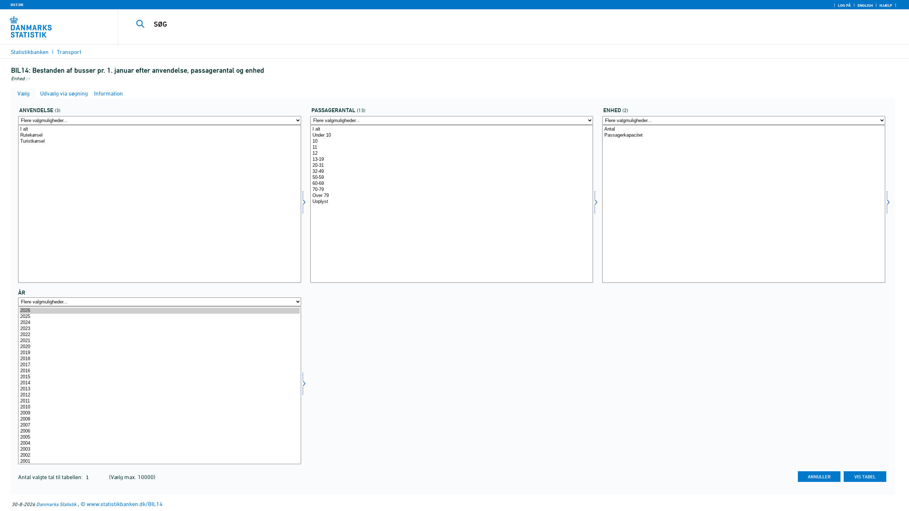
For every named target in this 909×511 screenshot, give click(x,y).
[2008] (160, 419)
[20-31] (452, 166)
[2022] (160, 335)
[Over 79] (452, 196)
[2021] (160, 341)
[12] (452, 153)
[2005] (160, 437)
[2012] (160, 395)
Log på (844, 5)
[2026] (160, 311)
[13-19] (452, 159)
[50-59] (452, 178)
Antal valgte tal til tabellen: (51, 477)
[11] (452, 147)
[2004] (160, 443)
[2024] (160, 323)
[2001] (160, 461)
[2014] (160, 383)
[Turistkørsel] (160, 141)
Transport (69, 52)
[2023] (160, 329)
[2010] (160, 407)
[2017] (160, 365)
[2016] (160, 371)
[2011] (160, 401)
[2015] (160, 377)
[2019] (160, 353)
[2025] (160, 317)
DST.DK (17, 4)
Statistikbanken (30, 52)
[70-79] (452, 190)
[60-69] (452, 184)
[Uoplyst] (452, 202)
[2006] (160, 431)
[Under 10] (452, 135)
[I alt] (160, 129)
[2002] (160, 455)
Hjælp (886, 5)
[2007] (160, 425)
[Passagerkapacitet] (744, 135)
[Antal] (744, 129)
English (865, 5)
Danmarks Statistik (56, 504)
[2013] (160, 389)
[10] (452, 141)
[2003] (160, 449)
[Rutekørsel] (160, 135)
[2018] (160, 359)
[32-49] (452, 172)
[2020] (160, 347)
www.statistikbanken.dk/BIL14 (125, 504)
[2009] (160, 413)
